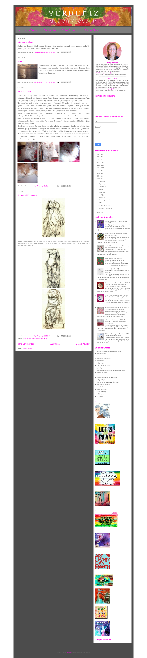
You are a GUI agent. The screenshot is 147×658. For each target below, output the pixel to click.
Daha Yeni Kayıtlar (26, 344)
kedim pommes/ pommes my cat (107, 377)
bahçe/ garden (101, 353)
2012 (99, 170)
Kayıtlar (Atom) (27, 348)
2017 (99, 157)
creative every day (102, 356)
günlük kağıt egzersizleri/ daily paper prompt (111, 370)
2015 (99, 162)
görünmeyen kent (25, 42)
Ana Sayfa (55, 344)
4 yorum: (52, 186)
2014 (99, 165)
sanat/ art (44, 338)
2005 (99, 212)
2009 (99, 173)
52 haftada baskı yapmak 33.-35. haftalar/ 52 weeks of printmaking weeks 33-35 (115, 321)
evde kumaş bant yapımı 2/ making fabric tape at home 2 (116, 234)
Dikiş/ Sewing (50, 30)
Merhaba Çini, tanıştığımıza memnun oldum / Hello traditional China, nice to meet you (117, 270)
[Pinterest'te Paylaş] (70, 52)
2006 (99, 179)
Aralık (101, 181)
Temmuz (102, 186)
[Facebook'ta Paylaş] (68, 52)
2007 (99, 176)
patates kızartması (26, 91)
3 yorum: (52, 82)
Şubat (101, 197)
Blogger (69, 652)
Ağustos (101, 184)
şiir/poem (100, 396)
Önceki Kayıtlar (83, 344)
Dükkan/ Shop (91, 30)
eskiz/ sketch (36, 338)
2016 (99, 159)
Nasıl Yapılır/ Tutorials (28, 30)
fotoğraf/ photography (103, 365)
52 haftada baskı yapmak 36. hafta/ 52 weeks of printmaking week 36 (117, 308)
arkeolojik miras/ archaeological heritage (109, 351)
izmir (98, 375)
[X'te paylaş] (66, 52)
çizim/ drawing (27, 338)
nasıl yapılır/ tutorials (103, 384)
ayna (20, 61)
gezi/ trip (99, 368)
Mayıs (101, 189)
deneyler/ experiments (104, 358)
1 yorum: (52, 52)
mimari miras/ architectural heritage (108, 382)
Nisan (101, 192)
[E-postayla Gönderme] (58, 52)
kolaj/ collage (101, 380)
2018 (99, 154)
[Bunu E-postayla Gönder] (62, 52)
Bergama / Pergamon (27, 195)
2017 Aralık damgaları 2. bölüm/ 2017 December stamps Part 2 (117, 334)
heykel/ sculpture (102, 372)
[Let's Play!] (105, 443)
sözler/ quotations (102, 389)
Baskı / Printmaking (70, 30)
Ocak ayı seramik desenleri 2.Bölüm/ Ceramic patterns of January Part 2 (116, 296)
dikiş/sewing (100, 360)
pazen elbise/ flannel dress (113, 258)
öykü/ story (100, 394)
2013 (99, 168)
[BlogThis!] (64, 52)
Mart (100, 195)
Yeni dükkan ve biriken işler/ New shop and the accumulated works (117, 246)
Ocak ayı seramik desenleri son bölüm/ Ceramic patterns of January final (117, 283)
